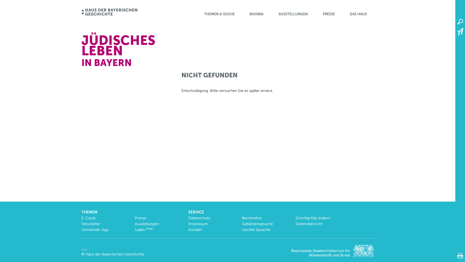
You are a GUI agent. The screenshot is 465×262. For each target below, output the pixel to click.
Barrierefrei (252, 218)
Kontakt (195, 230)
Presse (329, 14)
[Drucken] (460, 256)
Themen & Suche (219, 14)
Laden (144, 230)
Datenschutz (199, 218)
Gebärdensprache (257, 224)
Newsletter (91, 224)
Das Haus (358, 14)
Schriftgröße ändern (312, 218)
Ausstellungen (293, 14)
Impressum (198, 224)
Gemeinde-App (94, 230)
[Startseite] (109, 12)
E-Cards (88, 218)
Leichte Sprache (256, 230)
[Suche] (460, 22)
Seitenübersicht (309, 224)
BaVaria (256, 14)
